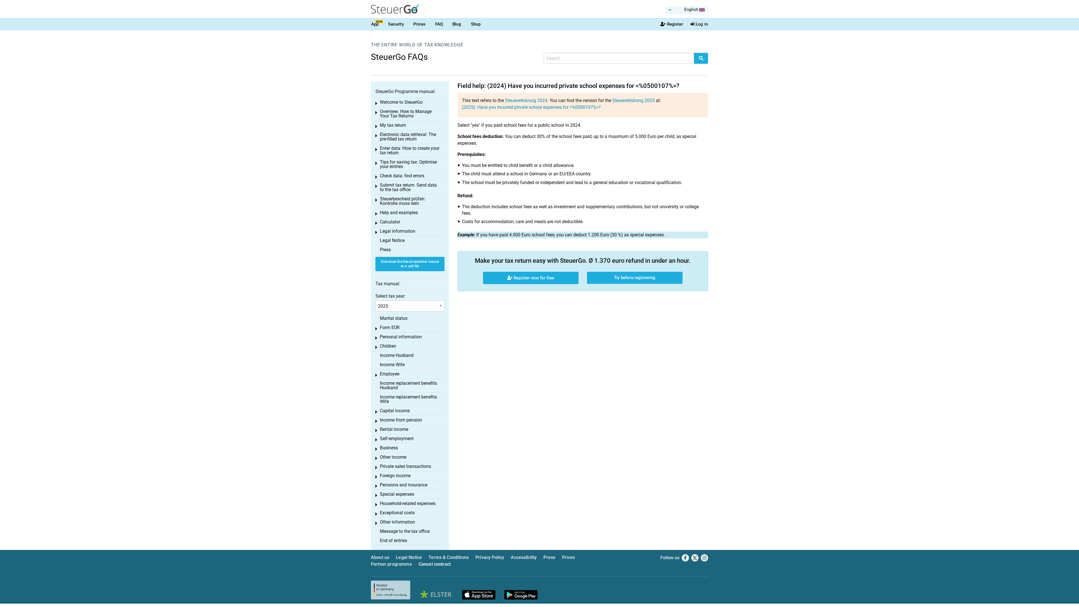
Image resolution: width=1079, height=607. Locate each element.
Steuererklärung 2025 (633, 100)
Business (389, 447)
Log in (702, 24)
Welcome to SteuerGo (401, 102)
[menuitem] (686, 10)
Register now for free (533, 277)
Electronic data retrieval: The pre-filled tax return (408, 137)
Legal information (397, 231)
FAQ (439, 24)
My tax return (393, 125)
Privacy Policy (489, 557)
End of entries (393, 540)
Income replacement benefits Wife (408, 399)
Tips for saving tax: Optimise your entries (408, 164)
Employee (389, 374)
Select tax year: (390, 296)
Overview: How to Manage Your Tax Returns (406, 114)
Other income (393, 457)
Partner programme (391, 564)
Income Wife (392, 364)
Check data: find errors (402, 175)
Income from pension (401, 420)
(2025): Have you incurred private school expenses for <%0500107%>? (531, 107)
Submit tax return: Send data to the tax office (408, 187)
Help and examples (399, 212)
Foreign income (395, 475)
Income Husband (397, 355)
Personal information (401, 336)
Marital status (393, 318)
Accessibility (524, 557)
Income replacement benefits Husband (408, 385)
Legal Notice (392, 240)
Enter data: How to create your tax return (409, 150)
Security (396, 24)
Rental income (394, 429)
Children (388, 346)
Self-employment (397, 438)
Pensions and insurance (403, 485)
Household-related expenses (408, 503)
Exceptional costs (397, 512)
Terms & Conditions (449, 557)
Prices (419, 24)
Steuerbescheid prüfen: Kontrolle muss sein (402, 201)
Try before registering (634, 277)
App (374, 24)
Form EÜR (390, 327)
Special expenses (397, 494)
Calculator (390, 222)
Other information (397, 522)
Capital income (395, 410)
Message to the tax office (405, 531)
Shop (476, 24)
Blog (456, 24)
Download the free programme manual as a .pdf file (410, 264)
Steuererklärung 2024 (526, 100)
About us (380, 557)
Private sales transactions (405, 466)
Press (385, 249)
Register (675, 24)
